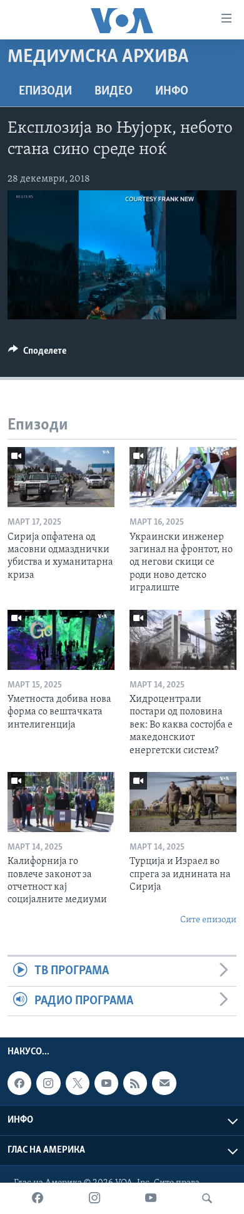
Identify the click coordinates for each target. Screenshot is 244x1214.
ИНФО (171, 91)
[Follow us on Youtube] (106, 1083)
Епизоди (45, 91)
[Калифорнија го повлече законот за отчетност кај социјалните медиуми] (61, 802)
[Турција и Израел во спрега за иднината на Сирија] (183, 802)
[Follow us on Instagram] (48, 1083)
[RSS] (135, 1083)
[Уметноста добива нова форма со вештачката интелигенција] (61, 640)
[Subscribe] (164, 1083)
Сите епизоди (208, 920)
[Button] (37, 354)
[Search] (207, 1198)
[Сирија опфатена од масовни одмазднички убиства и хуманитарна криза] (61, 477)
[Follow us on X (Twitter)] (77, 1083)
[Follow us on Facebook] (19, 1083)
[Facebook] (37, 1198)
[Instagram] (94, 1198)
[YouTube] (150, 1198)
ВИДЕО (113, 91)
